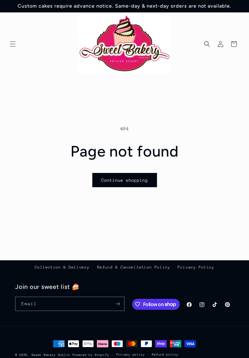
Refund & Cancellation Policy (133, 267)
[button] (12, 44)
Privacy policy (130, 354)
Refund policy (165, 354)
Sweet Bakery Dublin (51, 355)
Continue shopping (124, 180)
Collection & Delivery (62, 267)
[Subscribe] (117, 304)
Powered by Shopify (91, 355)
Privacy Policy (196, 267)
